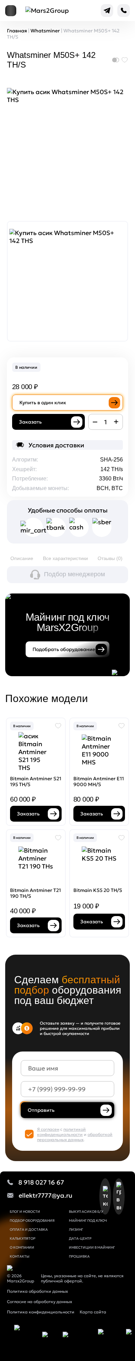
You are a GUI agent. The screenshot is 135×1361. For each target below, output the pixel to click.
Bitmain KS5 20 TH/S (97, 890)
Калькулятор (22, 1238)
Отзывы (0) (110, 558)
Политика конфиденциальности (40, 1311)
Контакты (19, 1256)
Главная (17, 31)
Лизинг (76, 1229)
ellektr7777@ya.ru (45, 1195)
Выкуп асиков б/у (86, 1211)
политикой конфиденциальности (61, 1132)
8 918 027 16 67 (41, 1182)
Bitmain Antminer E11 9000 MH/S (98, 781)
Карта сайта (93, 1311)
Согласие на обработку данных (39, 1301)
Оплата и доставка (29, 1229)
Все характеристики (65, 558)
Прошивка (79, 1256)
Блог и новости (25, 1211)
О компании (22, 1247)
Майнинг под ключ (88, 1220)
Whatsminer (45, 31)
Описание (21, 558)
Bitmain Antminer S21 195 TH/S (35, 781)
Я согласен (48, 1129)
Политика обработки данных (37, 1291)
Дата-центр (80, 1238)
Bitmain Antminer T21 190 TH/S (35, 893)
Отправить (41, 1110)
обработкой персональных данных (74, 1137)
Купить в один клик (42, 402)
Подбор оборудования (32, 1220)
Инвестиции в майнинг (92, 1247)
